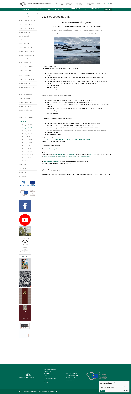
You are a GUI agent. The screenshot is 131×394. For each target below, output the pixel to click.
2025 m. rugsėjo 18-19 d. (26, 55)
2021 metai (22, 168)
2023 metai (30, 13)
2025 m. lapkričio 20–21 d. (27, 21)
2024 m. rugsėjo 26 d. (25, 95)
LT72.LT (99, 3)
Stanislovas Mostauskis (49, 156)
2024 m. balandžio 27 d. (26, 114)
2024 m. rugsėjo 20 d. (25, 102)
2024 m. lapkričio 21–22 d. (27, 79)
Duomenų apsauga (54, 391)
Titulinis (20, 13)
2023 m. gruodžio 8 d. (26, 125)
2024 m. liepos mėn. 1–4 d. (27, 98)
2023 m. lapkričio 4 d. (26, 134)
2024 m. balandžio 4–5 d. (26, 117)
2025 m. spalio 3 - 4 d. (25, 47)
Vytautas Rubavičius (72, 156)
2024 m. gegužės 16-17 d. (26, 110)
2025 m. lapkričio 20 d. (26, 24)
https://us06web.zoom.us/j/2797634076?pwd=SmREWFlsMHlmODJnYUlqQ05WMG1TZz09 (66, 139)
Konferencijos (25, 9)
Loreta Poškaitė (61, 156)
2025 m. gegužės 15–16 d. (26, 59)
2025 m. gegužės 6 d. (25, 62)
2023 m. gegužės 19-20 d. (27, 154)
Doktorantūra (58, 9)
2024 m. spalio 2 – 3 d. (25, 91)
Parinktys (125, 390)
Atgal (111, 13)
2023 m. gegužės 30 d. (26, 148)
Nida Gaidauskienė (71, 154)
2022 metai (22, 164)
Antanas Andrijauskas (58, 154)
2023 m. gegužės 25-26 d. (27, 151)
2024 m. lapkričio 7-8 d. (26, 87)
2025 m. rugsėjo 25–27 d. (26, 51)
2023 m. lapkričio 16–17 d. (27, 131)
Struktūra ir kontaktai (69, 4)
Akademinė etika (70, 380)
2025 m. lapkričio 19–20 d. (27, 28)
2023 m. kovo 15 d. (26, 160)
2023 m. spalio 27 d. (26, 136)
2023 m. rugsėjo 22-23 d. (27, 143)
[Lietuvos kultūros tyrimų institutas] (22, 4)
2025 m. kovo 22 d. (24, 75)
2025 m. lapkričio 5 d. (26, 40)
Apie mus (62, 4)
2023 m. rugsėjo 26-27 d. (27, 139)
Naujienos (56, 3)
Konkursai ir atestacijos (95, 9)
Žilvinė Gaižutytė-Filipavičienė (51, 149)
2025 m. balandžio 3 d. (26, 66)
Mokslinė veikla (37, 9)
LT (108, 3)
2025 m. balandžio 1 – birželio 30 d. (26, 71)
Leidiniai (48, 9)
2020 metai (22, 172)
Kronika (108, 9)
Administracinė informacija (72, 375)
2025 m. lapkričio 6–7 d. (26, 36)
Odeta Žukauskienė (85, 156)
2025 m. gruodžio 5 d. (26, 17)
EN (111, 3)
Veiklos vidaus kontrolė (90, 4)
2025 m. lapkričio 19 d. (26, 32)
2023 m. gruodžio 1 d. (26, 128)
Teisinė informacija (70, 377)
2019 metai (22, 176)
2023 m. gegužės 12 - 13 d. (27, 157)
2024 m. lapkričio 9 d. (26, 83)
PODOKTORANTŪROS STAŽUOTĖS (75, 9)
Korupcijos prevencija (79, 4)
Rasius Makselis (92, 154)
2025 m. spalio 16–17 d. (26, 43)
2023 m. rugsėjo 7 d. (26, 145)
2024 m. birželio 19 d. (25, 106)
